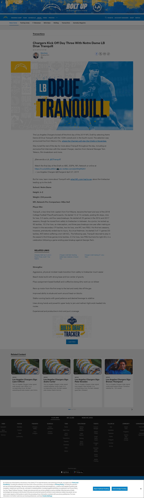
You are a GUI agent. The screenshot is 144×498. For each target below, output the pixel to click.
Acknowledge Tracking (120, 488)
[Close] (141, 489)
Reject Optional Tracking (101, 488)
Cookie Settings (47, 496)
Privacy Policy (59, 484)
